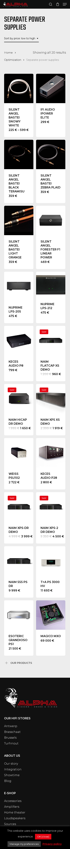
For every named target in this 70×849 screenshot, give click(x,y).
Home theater (14, 812)
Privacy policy (52, 844)
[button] (65, 4)
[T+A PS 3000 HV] (50, 561)
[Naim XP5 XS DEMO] (50, 398)
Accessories (12, 801)
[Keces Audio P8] (18, 340)
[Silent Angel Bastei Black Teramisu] (18, 154)
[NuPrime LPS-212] (50, 285)
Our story (11, 763)
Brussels (10, 737)
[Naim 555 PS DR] (18, 561)
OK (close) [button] (43, 836)
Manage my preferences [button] (24, 844)
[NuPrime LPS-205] (18, 286)
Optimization (12, 59)
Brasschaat (12, 732)
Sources (10, 824)
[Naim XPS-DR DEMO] (18, 507)
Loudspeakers (14, 818)
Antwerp (10, 726)
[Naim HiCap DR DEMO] (18, 398)
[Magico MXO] (50, 615)
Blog (7, 781)
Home (8, 52)
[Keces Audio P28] (50, 452)
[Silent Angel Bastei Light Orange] (18, 220)
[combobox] (21, 38)
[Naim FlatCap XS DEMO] (50, 340)
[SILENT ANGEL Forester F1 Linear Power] (50, 220)
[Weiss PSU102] (18, 452)
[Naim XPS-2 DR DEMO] (50, 507)
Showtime (12, 775)
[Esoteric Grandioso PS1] (18, 615)
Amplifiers (11, 806)
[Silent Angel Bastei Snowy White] (18, 88)
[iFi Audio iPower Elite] (50, 88)
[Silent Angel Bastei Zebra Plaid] (50, 154)
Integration (13, 769)
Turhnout (11, 743)
